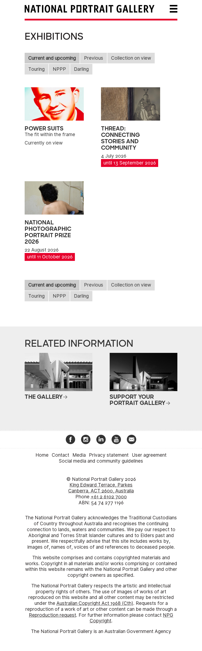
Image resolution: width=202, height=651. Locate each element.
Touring (36, 69)
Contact (60, 455)
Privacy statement (109, 455)
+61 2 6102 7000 (109, 497)
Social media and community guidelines (101, 461)
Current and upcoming (52, 58)
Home (42, 455)
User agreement (149, 455)
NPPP (59, 69)
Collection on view (131, 58)
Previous (93, 58)
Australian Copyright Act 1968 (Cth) (94, 603)
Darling (81, 69)
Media (79, 455)
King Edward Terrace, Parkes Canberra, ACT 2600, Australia (101, 488)
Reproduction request (52, 615)
